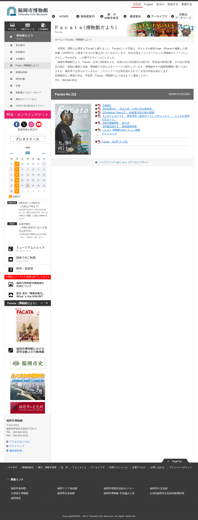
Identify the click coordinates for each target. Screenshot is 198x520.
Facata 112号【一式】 (115, 141)
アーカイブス (158, 16)
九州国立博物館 (19, 493)
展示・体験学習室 (110, 16)
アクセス (12, 26)
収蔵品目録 (21, 72)
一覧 (46, 303)
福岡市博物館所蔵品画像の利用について (27, 284)
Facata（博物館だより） (28, 65)
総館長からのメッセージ (28, 92)
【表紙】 (107, 105)
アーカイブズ (27, 37)
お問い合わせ (157, 467)
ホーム (63, 16)
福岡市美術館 (18, 488)
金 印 (64, 467)
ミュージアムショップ (27, 249)
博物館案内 (87, 16)
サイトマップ (16, 446)
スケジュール (27, 26)
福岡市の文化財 (159, 488)
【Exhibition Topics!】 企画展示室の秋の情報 (128, 112)
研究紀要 (20, 79)
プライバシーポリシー (180, 467)
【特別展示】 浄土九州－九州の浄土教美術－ (128, 108)
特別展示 (20, 52)
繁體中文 (186, 4)
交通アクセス (139, 467)
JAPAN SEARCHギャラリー (30, 105)
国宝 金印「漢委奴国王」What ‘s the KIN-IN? (27, 295)
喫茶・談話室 (27, 270)
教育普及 (134, 16)
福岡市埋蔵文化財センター (119, 488)
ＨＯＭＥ (12, 467)
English (148, 4)
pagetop (175, 460)
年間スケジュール (118, 467)
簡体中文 (172, 4)
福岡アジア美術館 (67, 488)
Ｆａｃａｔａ (79, 467)
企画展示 (20, 58)
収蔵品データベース (182, 16)
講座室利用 (15, 450)
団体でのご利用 (27, 259)
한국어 (160, 4)
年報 (18, 85)
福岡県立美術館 (66, 493)
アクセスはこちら (19, 441)
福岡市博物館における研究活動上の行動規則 (27, 350)
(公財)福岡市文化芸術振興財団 (167, 493)
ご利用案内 (43, 26)
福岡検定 (16, 498)
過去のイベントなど (26, 99)
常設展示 (20, 45)
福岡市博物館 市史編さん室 (119, 493)
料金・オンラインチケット (28, 114)
